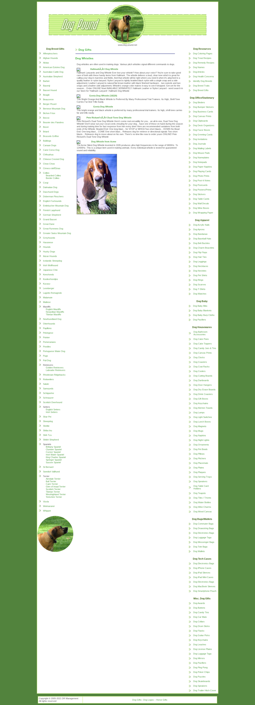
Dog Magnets (199, 426)
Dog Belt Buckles (201, 243)
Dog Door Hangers (202, 385)
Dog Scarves (199, 284)
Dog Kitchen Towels (203, 408)
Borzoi (46, 118)
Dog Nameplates (201, 157)
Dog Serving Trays (202, 477)
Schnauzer (48, 398)
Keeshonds (48, 274)
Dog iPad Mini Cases (203, 577)
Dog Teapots (199, 493)
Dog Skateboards (201, 681)
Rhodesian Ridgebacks (54, 375)
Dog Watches (199, 294)
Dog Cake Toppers (202, 343)
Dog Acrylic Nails (201, 225)
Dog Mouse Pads (201, 153)
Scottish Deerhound (52, 402)
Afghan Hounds (50, 58)
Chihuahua (48, 154)
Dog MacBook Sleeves (204, 586)
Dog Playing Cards (202, 171)
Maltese (47, 302)
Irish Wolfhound (50, 265)
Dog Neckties (199, 271)
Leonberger (48, 288)
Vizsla (46, 501)
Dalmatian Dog (50, 187)
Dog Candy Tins (201, 612)
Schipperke (48, 393)
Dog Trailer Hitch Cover (204, 690)
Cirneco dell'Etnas (51, 168)
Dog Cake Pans (201, 339)
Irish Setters (52, 412)
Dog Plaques (199, 472)
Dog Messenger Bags (203, 542)
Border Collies (52, 178)
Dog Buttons (199, 608)
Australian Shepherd (53, 76)
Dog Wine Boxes (201, 208)
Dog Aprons (199, 229)
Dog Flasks (198, 631)
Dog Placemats (200, 463)
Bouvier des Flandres (53, 122)
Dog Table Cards (201, 199)
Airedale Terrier (53, 479)
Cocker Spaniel (53, 452)
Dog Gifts (136, 700)
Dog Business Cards (203, 111)
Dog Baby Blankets (202, 310)
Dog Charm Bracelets (203, 248)
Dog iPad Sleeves (201, 572)
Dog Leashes (199, 644)
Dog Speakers (200, 481)
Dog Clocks (199, 357)
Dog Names (199, 67)
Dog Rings (198, 280)
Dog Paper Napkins (202, 167)
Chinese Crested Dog (53, 159)
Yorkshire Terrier (54, 497)
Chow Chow (49, 164)
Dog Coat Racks (201, 366)
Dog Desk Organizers (203, 125)
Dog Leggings (200, 261)
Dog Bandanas (200, 234)
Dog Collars (199, 621)
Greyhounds (49, 238)
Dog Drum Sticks (201, 626)
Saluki (46, 384)
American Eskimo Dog (54, 67)
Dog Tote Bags (200, 546)
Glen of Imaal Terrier (56, 486)
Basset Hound (50, 90)
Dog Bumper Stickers (203, 107)
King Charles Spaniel (56, 457)
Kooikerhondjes (50, 279)
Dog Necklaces (200, 266)
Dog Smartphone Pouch (204, 591)
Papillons (47, 328)
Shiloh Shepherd (51, 439)
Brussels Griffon (51, 136)
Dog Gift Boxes (200, 399)
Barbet (46, 81)
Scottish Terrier (53, 489)
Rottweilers (48, 379)
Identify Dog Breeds (202, 81)
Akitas (46, 62)
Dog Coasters (200, 362)
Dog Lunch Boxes (202, 421)
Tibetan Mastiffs (53, 314)
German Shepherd (52, 215)
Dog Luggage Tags (202, 537)
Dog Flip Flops (200, 252)
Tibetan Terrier (53, 492)
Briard (46, 131)
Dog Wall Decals (201, 203)
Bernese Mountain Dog (54, 108)
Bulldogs (47, 141)
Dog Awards (199, 603)
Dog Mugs (198, 431)
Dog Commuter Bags (203, 524)
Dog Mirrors (199, 658)
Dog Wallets (199, 551)
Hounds (47, 247)
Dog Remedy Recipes (203, 62)
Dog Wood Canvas (202, 511)
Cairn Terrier (52, 484)
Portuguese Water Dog (54, 351)
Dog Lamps (199, 412)
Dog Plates (198, 467)
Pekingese (48, 333)
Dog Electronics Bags (203, 533)
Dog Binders (199, 102)
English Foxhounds (52, 201)
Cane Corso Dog (51, 150)
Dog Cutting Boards (202, 376)
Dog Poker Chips (201, 672)
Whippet (47, 511)
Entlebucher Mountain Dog (56, 205)
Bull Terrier (51, 481)
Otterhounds (49, 323)
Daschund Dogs (51, 192)
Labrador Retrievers (55, 370)
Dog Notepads (200, 162)
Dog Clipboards (200, 121)
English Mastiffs (53, 309)
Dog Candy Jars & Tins (204, 348)
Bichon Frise (49, 113)
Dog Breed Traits (201, 85)
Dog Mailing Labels (202, 148)
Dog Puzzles (199, 676)
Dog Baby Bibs (200, 306)
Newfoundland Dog (52, 319)
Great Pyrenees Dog (53, 228)
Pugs (45, 356)
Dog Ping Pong (200, 667)
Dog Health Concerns (203, 76)
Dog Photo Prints (201, 176)
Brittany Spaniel (53, 447)
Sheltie (46, 426)
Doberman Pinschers (53, 196)
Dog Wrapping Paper (203, 212)
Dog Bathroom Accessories (200, 333)
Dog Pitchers (199, 458)
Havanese (48, 242)
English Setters (53, 409)
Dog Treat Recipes (202, 58)
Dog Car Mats (200, 617)
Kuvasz (46, 284)
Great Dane (48, 224)
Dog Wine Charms (202, 507)
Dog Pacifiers (199, 319)
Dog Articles (199, 72)
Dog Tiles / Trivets (202, 498)
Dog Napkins (199, 435)
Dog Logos (148, 700)
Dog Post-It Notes (201, 180)
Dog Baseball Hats (202, 238)
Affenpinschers (50, 53)
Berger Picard (49, 104)
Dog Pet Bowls (200, 449)
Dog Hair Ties (200, 257)
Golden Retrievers (55, 367)
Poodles (47, 346)
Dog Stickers (199, 194)
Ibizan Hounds (50, 256)
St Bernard (48, 467)
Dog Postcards (200, 185)
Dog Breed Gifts (201, 90)
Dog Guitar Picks (201, 635)
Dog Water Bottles (202, 502)
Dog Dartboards (201, 380)
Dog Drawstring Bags (203, 528)
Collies (46, 173)
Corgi (45, 182)
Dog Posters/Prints (202, 189)
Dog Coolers (199, 371)
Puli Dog (47, 360)
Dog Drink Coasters (203, 394)
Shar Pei (47, 416)
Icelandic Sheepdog (52, 261)
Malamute (47, 297)
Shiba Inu (47, 430)
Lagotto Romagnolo (52, 293)
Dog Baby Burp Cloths (204, 315)
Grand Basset (50, 219)
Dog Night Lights (201, 440)
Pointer (46, 337)
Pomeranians (49, 342)
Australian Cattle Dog (53, 72)
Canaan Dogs (49, 145)
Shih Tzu (47, 435)
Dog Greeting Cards (203, 134)
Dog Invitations (200, 139)
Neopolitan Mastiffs (55, 312)
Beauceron (48, 99)
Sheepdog (48, 421)
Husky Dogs (49, 251)
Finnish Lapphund (51, 210)
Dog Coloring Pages (202, 53)
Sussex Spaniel (53, 462)
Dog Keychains (200, 403)
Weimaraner (49, 506)
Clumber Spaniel (54, 449)
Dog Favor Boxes (201, 130)
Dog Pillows (199, 454)
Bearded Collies (53, 175)
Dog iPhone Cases (202, 568)
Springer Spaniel (54, 460)
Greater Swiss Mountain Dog (57, 233)
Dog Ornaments (201, 444)
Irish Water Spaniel (55, 454)
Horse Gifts (161, 700)
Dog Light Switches (202, 417)
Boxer (46, 127)
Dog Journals (199, 144)
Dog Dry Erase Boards (204, 389)
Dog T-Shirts (199, 289)
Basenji (46, 85)
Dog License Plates (202, 649)
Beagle (46, 95)
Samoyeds (48, 388)
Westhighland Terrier (56, 494)
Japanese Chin (50, 270)
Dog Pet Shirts (200, 275)
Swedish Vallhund (51, 471)
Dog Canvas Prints (202, 116)
